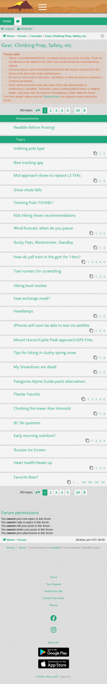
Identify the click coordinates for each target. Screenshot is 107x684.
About (53, 577)
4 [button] (62, 110)
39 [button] (78, 110)
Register (27, 28)
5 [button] (68, 110)
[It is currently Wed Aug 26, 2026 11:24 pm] (102, 36)
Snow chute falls (28, 189)
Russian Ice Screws (30, 449)
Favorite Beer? (26, 477)
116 (96, 482)
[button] (37, 111)
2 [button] (51, 110)
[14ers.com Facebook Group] (54, 618)
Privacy (54, 605)
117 (103, 482)
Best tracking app (28, 162)
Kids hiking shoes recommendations (45, 215)
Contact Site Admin (53, 598)
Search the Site (53, 591)
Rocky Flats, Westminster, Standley (43, 242)
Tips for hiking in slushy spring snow (45, 352)
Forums (19, 22)
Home (7, 21)
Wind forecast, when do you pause (43, 228)
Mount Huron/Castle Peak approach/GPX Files (53, 339)
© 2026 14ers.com (47, 676)
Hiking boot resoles (30, 285)
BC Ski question (27, 422)
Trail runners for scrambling (37, 271)
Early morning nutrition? (34, 435)
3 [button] (56, 110)
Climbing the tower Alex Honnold (42, 408)
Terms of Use (51, 96)
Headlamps (23, 311)
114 (83, 482)
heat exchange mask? (32, 298)
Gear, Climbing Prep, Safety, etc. (37, 45)
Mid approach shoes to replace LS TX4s (47, 175)
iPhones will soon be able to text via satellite (51, 325)
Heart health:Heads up (33, 462)
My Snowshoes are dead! (35, 366)
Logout (9, 28)
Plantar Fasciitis (27, 394)
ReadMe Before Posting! (34, 127)
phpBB (55, 547)
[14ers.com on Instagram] (53, 629)
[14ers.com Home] (17, 6)
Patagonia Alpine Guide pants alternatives (49, 381)
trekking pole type (29, 148)
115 (90, 482)
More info (53, 642)
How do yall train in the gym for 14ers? (47, 256)
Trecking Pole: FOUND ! (34, 202)
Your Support (53, 584)
